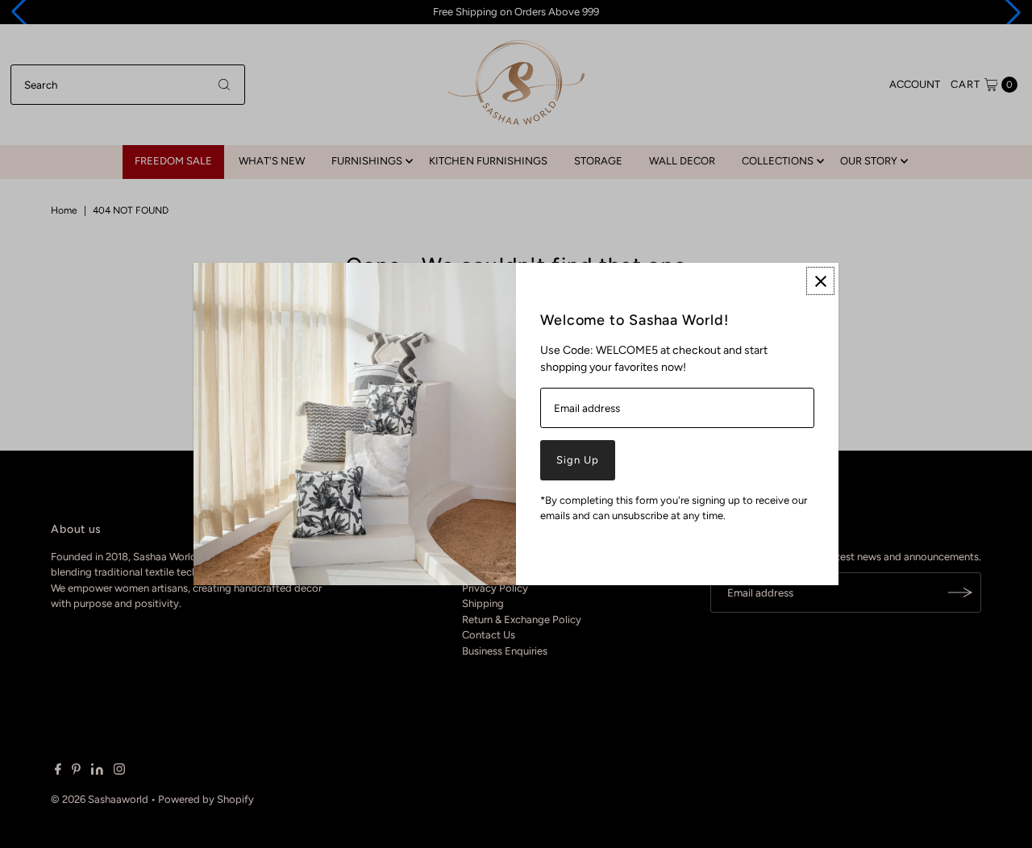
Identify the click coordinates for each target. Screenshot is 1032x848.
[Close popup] (820, 281)
